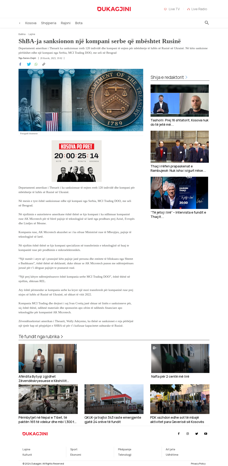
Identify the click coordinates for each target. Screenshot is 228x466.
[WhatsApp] (35, 64)
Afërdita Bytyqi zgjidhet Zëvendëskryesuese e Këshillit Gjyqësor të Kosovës (43, 378)
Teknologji (124, 454)
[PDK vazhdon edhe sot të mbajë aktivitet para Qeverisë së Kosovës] (179, 399)
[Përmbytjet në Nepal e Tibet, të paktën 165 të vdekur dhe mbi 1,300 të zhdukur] (48, 399)
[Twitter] (28, 64)
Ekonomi (75, 454)
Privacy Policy (198, 463)
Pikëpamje (124, 449)
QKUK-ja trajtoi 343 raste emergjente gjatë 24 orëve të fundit (112, 419)
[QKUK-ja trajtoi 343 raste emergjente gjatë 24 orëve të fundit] (114, 399)
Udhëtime (172, 454)
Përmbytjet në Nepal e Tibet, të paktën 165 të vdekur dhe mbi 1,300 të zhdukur (47, 419)
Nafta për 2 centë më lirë (170, 376)
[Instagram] (187, 433)
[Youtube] (205, 433)
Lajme (32, 34)
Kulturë (27, 454)
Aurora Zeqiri (29, 58)
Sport (73, 449)
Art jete (170, 449)
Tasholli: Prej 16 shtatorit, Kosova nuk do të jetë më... (179, 122)
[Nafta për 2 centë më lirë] (180, 358)
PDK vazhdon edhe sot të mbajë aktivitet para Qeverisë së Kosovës (177, 419)
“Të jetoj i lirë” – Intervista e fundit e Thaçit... (178, 214)
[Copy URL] (43, 64)
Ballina (22, 34)
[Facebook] (20, 64)
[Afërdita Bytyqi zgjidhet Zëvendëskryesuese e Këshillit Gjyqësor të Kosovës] (48, 358)
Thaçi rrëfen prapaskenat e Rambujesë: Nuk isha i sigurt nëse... (178, 168)
